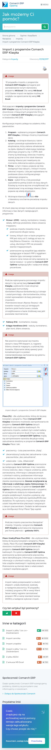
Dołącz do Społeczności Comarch (20, 693)
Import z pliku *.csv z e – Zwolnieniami (17, 631)
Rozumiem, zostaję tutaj (17, 741)
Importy (14, 59)
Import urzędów (13, 643)
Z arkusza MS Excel (15, 662)
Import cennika (13, 638)
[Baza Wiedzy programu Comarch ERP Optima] (13, 4)
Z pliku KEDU (12, 657)
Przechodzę (36, 741)
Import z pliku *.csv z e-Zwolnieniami (16, 650)
